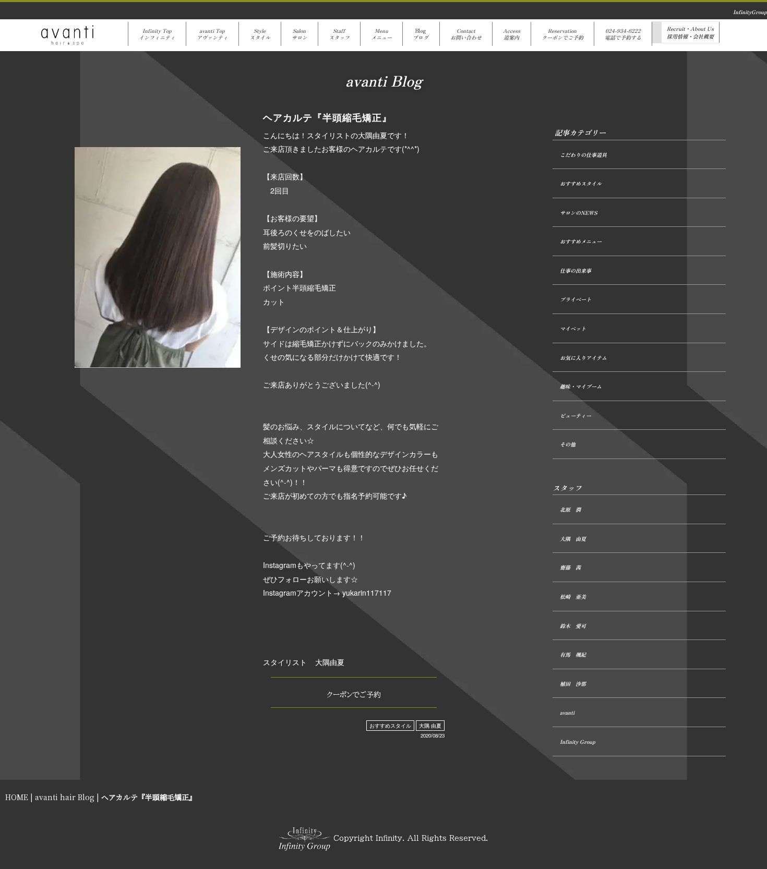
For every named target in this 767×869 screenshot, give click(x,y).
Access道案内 (511, 34)
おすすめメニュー (581, 241)
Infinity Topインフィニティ (157, 34)
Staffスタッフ (339, 34)
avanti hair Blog (64, 797)
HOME (16, 797)
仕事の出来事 (575, 270)
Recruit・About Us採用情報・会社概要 (690, 32)
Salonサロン (299, 34)
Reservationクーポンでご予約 (562, 34)
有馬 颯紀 (573, 654)
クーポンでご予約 (354, 694)
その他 (568, 444)
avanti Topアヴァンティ (212, 34)
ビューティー (575, 415)
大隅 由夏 (430, 725)
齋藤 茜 (570, 567)
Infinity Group (577, 741)
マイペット (573, 328)
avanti (567, 712)
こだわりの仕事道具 (583, 155)
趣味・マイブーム (581, 386)
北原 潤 (570, 509)
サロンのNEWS (578, 212)
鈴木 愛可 (573, 626)
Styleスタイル (259, 34)
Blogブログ (421, 34)
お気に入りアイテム (583, 357)
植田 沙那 (573, 683)
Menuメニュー (381, 34)
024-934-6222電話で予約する (623, 34)
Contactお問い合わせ (466, 34)
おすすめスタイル (390, 725)
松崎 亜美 (573, 596)
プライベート (575, 299)
